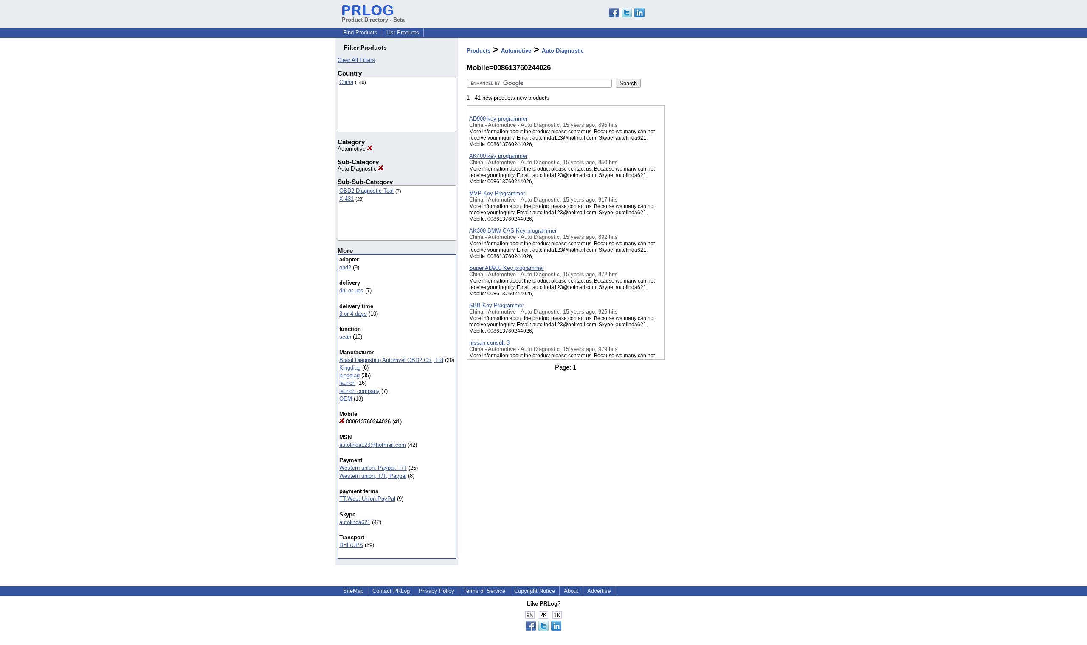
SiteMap (353, 591)
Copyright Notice (534, 591)
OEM (345, 398)
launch (347, 383)
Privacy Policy (436, 591)
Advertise (599, 591)
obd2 (345, 267)
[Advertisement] (707, 220)
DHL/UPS (351, 545)
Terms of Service (484, 591)
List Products (402, 32)
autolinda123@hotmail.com (372, 445)
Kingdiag (349, 368)
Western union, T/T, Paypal (372, 476)
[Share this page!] (627, 15)
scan (345, 337)
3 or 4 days (353, 314)
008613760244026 (367, 421)
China (346, 82)
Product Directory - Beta (373, 20)
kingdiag (349, 375)
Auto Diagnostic (358, 168)
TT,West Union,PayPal (367, 499)
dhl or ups (351, 290)
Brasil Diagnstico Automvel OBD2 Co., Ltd (391, 360)
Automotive (352, 149)
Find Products (360, 32)
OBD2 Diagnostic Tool (366, 191)
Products (478, 51)
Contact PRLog (391, 591)
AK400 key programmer (498, 156)
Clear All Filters (356, 60)
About (571, 591)
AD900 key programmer (498, 118)
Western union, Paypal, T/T (373, 468)
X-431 (346, 199)
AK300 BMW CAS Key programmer (513, 230)
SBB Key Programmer (496, 305)
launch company (359, 391)
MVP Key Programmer (497, 193)
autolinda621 (354, 522)
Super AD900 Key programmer (506, 268)
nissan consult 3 (489, 342)
